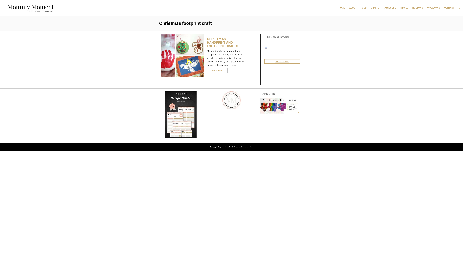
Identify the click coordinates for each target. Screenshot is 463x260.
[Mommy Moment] (61, 8)
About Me (282, 61)
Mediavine (249, 147)
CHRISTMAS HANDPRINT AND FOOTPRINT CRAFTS (222, 42)
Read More (218, 71)
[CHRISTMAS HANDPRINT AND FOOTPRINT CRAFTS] (182, 55)
